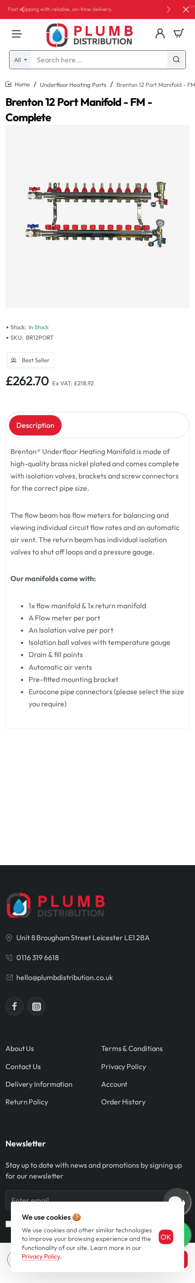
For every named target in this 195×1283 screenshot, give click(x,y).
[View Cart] (179, 33)
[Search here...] (176, 60)
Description (35, 425)
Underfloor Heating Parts (73, 84)
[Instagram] (36, 1006)
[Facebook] (14, 1006)
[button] (168, 9)
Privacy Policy (41, 1256)
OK (166, 1236)
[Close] (185, 9)
